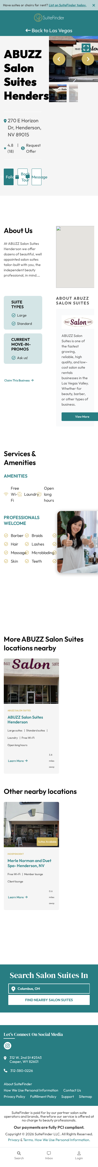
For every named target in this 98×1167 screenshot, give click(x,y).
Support (67, 1096)
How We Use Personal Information (31, 1090)
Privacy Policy (14, 1096)
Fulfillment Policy (43, 1096)
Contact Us (72, 1090)
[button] (58, 93)
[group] (73, 59)
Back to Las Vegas (51, 30)
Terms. (28, 1140)
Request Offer (33, 148)
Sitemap (85, 1096)
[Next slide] (88, 59)
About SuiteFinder (18, 1084)
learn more (16, 761)
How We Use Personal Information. (62, 1140)
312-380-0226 (21, 1070)
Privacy (14, 1140)
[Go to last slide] (59, 59)
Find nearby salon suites (49, 1000)
